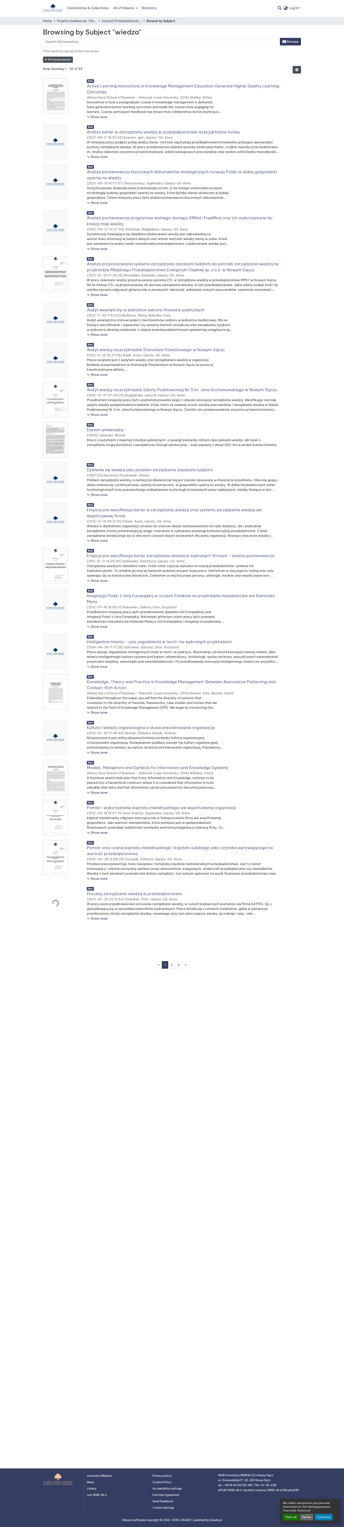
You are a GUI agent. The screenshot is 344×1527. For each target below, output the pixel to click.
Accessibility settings (167, 1488)
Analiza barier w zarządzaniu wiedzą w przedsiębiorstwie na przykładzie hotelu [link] (163, 131)
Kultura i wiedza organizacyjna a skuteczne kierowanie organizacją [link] (151, 727)
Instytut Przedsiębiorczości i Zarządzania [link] (122, 21)
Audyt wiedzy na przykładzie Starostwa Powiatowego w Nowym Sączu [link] (156, 349)
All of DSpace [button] (123, 8)
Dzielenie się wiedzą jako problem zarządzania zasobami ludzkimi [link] (150, 469)
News (90, 1482)
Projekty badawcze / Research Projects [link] (77, 21)
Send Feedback (162, 1501)
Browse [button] (292, 42)
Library (91, 1488)
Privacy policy (162, 1476)
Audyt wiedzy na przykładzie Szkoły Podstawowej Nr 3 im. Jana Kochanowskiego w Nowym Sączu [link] (182, 389)
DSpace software (134, 1520)
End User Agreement (166, 1495)
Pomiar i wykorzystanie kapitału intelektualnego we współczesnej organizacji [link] (161, 807)
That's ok (290, 1517)
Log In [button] (294, 8)
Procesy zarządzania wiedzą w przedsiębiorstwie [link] (134, 893)
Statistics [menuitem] (149, 8)
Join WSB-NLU (97, 1495)
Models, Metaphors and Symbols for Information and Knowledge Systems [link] (157, 767)
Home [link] (47, 21)
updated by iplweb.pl (207, 1520)
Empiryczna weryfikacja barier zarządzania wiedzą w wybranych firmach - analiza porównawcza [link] (180, 555)
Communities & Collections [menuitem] (87, 8)
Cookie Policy (161, 1482)
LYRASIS (186, 1520)
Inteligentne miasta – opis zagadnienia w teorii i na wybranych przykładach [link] (159, 641)
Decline (306, 1517)
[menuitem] (125, 8)
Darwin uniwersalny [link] (105, 429)
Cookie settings (163, 1507)
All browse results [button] (59, 59)
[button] (53, 8)
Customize (323, 1517)
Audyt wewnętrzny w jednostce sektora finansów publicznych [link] (145, 309)
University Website (99, 1476)
